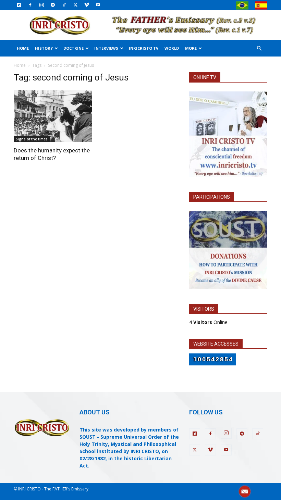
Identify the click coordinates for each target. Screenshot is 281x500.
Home (23, 48)
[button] (259, 48)
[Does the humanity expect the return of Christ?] (53, 116)
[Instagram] (41, 5)
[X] (75, 5)
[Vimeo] (87, 5)
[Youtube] (98, 5)
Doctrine (73, 48)
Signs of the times (32, 139)
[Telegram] (53, 5)
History (44, 48)
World (171, 48)
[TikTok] (64, 5)
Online (208, 322)
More (191, 48)
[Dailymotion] (19, 5)
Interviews (106, 48)
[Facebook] (30, 5)
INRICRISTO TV (143, 48)
